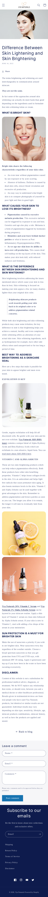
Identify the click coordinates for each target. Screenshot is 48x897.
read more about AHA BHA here (16, 454)
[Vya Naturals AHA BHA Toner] (24, 427)
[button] (3, 5)
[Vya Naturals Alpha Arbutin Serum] (24, 601)
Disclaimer (9, 868)
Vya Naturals (19, 892)
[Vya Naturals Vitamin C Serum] (24, 555)
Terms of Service (12, 856)
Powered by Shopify (32, 892)
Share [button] (7, 71)
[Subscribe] (40, 834)
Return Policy (11, 851)
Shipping (9, 844)
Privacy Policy (11, 862)
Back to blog (26, 731)
